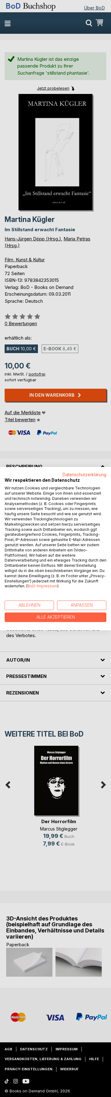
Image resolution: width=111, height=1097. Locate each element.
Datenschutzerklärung (84, 474)
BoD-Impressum (42, 586)
